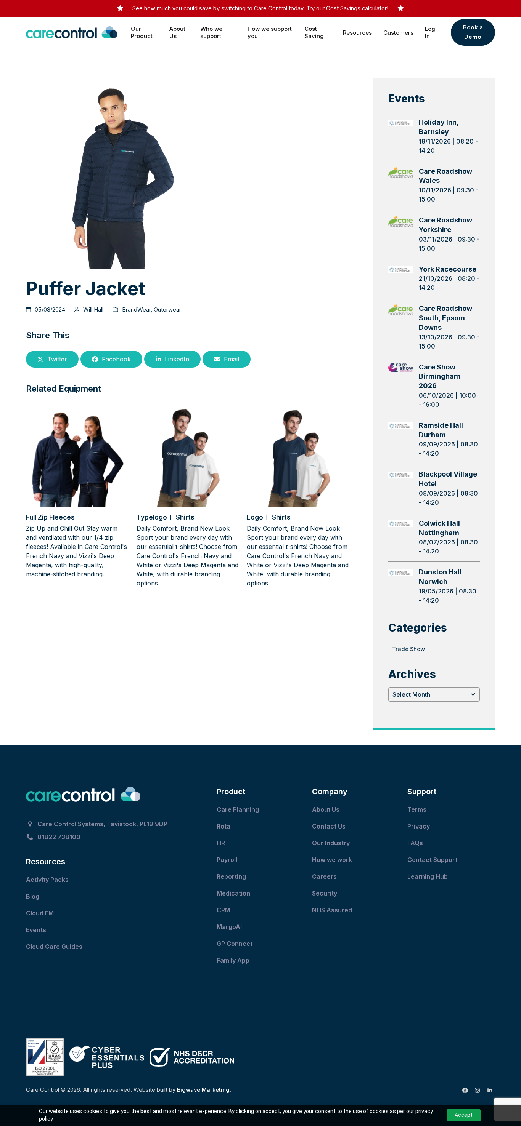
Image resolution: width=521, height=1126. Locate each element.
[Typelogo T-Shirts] (188, 455)
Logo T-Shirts (269, 517)
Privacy (418, 826)
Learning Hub (427, 876)
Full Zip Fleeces (50, 517)
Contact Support (433, 860)
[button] (52, 359)
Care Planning (238, 809)
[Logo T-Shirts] (298, 455)
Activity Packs (48, 879)
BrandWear (136, 309)
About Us (325, 809)
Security (324, 893)
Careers (324, 876)
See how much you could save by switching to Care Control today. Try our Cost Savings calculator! (260, 8)
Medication (234, 893)
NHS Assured (333, 910)
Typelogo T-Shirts (166, 517)
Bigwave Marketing (203, 1089)
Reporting (231, 876)
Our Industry (331, 843)
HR (221, 843)
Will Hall (93, 309)
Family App (234, 960)
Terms (416, 809)
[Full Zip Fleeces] (77, 455)
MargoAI (229, 927)
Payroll (227, 860)
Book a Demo (473, 32)
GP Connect (235, 943)
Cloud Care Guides (55, 946)
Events (37, 930)
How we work (332, 860)
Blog (32, 896)
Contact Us (329, 826)
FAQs (415, 843)
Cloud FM (40, 913)
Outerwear (167, 309)
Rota (224, 826)
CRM (223, 910)
